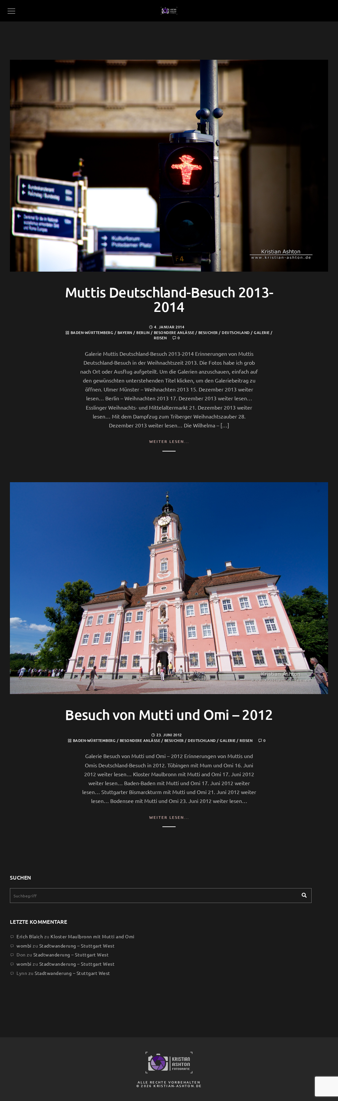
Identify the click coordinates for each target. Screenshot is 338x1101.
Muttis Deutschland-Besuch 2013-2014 (169, 299)
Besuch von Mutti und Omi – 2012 (169, 714)
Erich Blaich (30, 936)
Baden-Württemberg (92, 332)
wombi (24, 946)
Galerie (262, 332)
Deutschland (236, 332)
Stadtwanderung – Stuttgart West (77, 946)
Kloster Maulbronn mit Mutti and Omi (93, 936)
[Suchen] (302, 893)
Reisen (160, 338)
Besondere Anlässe (174, 332)
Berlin (143, 332)
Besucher (208, 332)
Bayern (125, 332)
